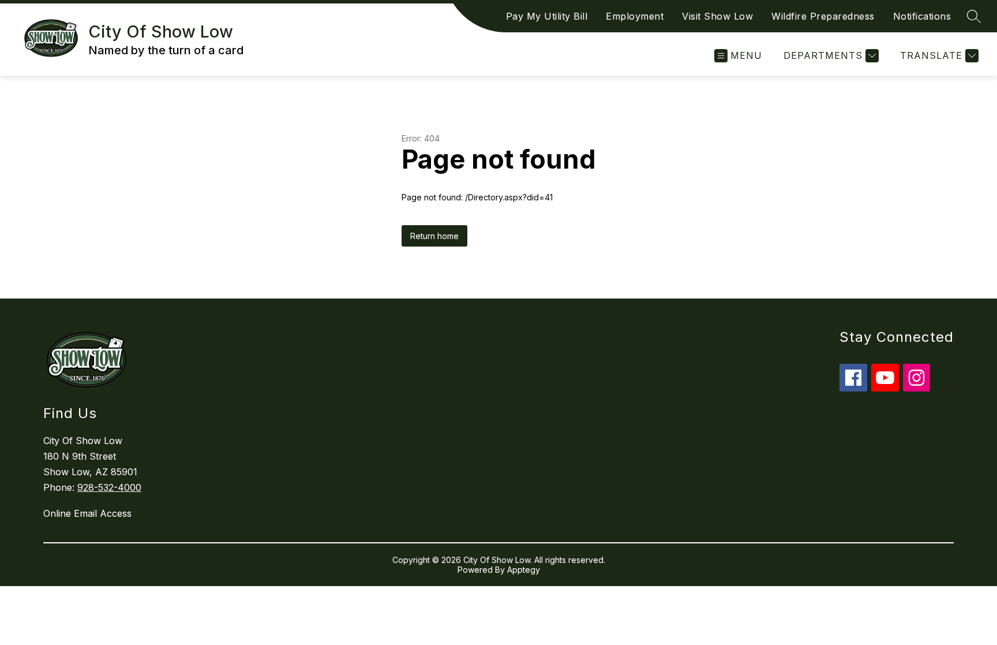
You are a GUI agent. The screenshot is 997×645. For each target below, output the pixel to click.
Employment (635, 16)
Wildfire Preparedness (823, 16)
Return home (434, 236)
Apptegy (523, 570)
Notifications (922, 16)
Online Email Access (87, 513)
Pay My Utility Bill (547, 16)
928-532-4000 (109, 487)
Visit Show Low (717, 16)
